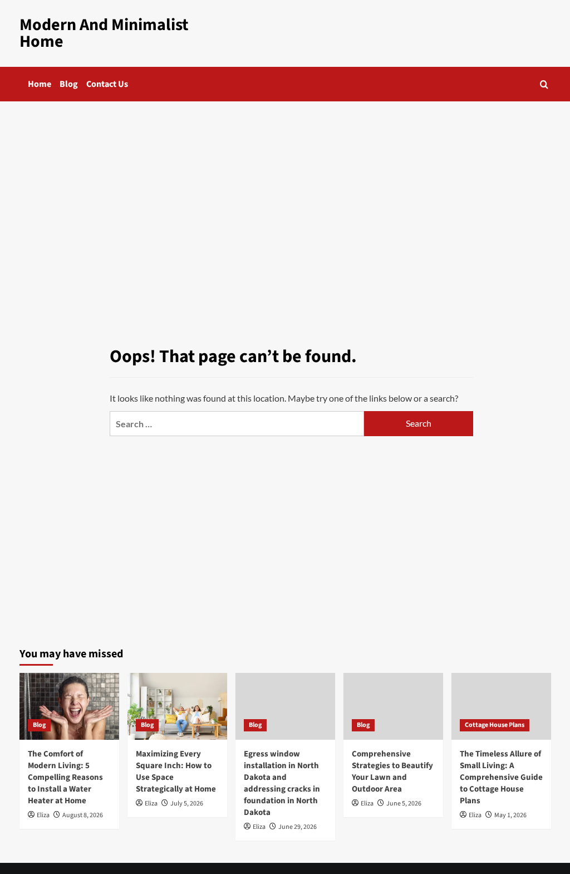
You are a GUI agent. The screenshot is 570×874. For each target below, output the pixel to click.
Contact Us (107, 84)
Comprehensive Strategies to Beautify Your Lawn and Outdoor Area (392, 771)
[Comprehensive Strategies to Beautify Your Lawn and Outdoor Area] (393, 706)
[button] (544, 84)
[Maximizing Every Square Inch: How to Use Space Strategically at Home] (177, 706)
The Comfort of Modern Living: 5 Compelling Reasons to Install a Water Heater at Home (65, 777)
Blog (69, 84)
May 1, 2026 (510, 815)
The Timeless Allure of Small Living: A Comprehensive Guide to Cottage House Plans (501, 777)
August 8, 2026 (82, 815)
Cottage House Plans (494, 725)
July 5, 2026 (186, 803)
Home (39, 84)
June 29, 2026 (297, 827)
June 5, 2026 (403, 803)
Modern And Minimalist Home (103, 33)
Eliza (43, 815)
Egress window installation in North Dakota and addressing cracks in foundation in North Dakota (282, 783)
